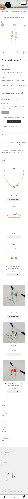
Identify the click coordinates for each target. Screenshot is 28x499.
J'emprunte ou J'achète (14, 199)
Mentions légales (7, 465)
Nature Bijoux (4, 436)
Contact (5, 462)
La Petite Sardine (4, 433)
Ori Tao (3, 440)
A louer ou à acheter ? (6, 97)
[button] (25, 26)
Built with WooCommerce (18, 491)
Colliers (3, 409)
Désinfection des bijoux (8, 460)
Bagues (3, 415)
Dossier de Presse (7, 454)
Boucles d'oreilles (10, 17)
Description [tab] (4, 134)
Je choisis (5, 112)
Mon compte (6, 452)
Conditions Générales (6, 491)
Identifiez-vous (15, 117)
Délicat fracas (4, 427)
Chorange (3, 425)
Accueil (4, 17)
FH (14, 126)
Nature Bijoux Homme (5, 438)
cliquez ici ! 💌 (14, 12)
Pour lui (3, 418)
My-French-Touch (5, 434)
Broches (3, 417)
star (16, 126)
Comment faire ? (7, 449)
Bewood (3, 424)
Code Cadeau (4, 408)
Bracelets (3, 411)
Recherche (14, 497)
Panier (21, 496)
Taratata (3, 442)
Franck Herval (8, 128)
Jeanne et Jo (4, 431)
